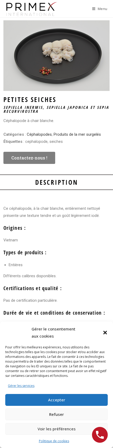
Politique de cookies (54, 441)
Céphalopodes (39, 134)
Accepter (56, 399)
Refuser (56, 414)
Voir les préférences (57, 428)
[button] (105, 332)
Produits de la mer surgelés (77, 134)
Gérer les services (21, 385)
